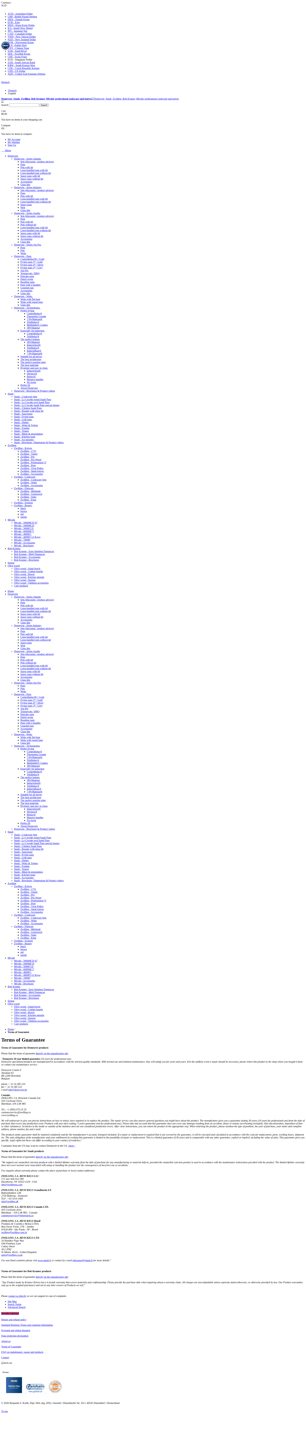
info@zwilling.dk (9, 1201)
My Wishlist (14, 142)
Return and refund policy (13, 1319)
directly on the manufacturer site (52, 1053)
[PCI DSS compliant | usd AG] (55, 1392)
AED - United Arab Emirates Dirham (26, 74)
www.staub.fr (44, 1260)
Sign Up (12, 145)
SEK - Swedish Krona (19, 54)
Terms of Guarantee (11, 1346)
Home (11, 1029)
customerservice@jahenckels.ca (17, 1215)
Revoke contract (10, 1313)
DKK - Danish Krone (19, 19)
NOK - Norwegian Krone (21, 42)
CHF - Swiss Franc (17, 56)
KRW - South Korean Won (21, 65)
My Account (14, 139)
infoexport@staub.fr (83, 1260)
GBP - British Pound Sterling (22, 16)
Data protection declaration (14, 1335)
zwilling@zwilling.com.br (14, 1232)
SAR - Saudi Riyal (17, 51)
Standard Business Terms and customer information (27, 1325)
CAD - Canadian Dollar (20, 33)
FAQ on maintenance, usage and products (22, 1352)
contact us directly (17, 1296)
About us (6, 1341)
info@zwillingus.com (11, 1184)
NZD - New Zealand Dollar (22, 39)
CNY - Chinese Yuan (18, 48)
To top (4, 1411)
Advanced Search (17, 1307)
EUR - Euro (14, 22)
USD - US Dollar (16, 71)
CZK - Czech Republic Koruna (23, 68)
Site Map (12, 1301)
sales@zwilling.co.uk (11, 1255)
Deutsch (5, 82)
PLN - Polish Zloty (17, 45)
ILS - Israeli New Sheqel (20, 28)
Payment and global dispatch (15, 1330)
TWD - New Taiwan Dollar (22, 36)
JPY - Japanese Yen (17, 31)
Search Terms (14, 1304)
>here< (71, 1145)
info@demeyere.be (17, 1089)
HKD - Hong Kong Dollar (21, 25)
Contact (5, 1357)
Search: (5, 105)
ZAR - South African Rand (21, 62)
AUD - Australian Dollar (20, 13)
